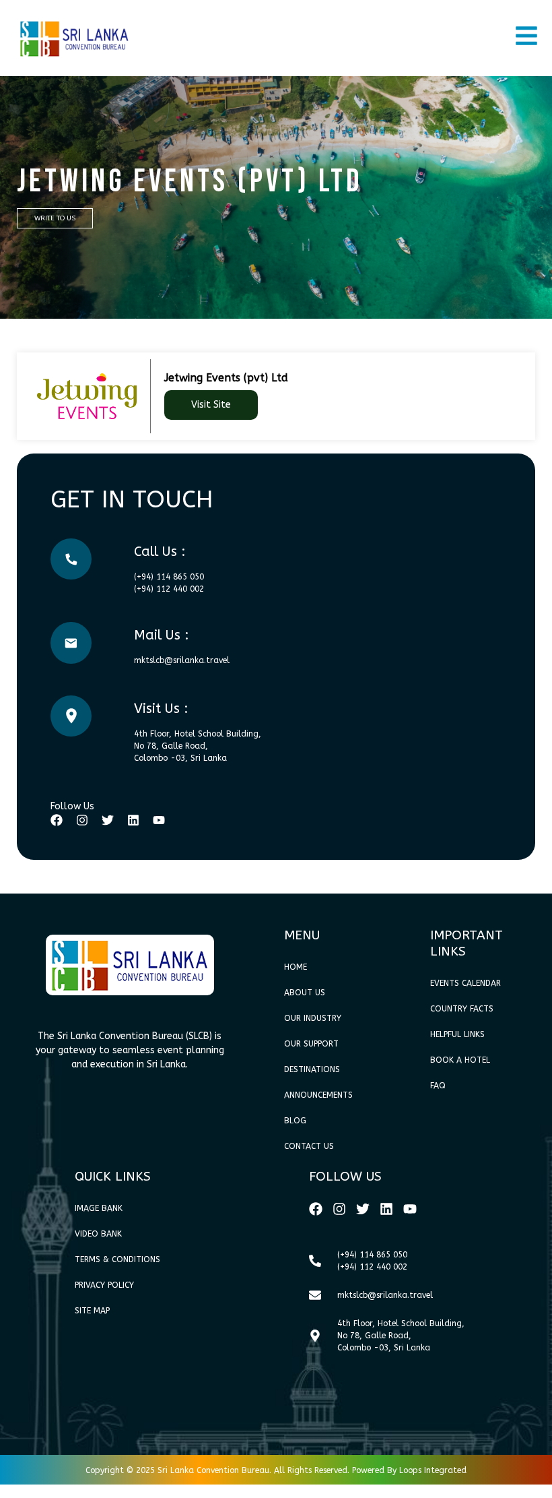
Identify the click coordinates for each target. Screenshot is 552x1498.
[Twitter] (108, 820)
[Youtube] (159, 820)
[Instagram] (82, 820)
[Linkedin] (133, 820)
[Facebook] (56, 820)
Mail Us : (161, 635)
